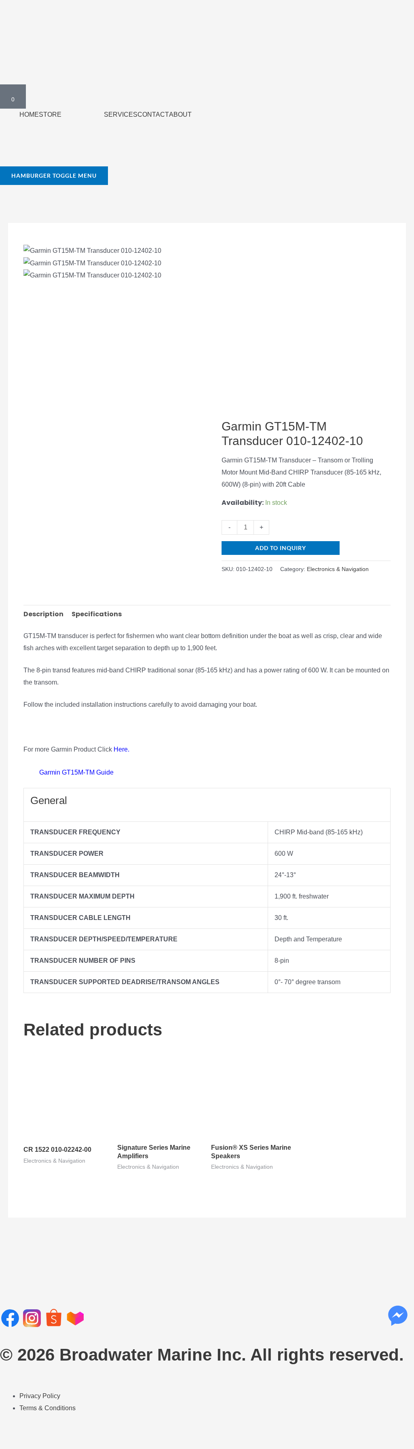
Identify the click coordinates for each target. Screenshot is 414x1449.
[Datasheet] (31, 772)
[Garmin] (252, 410)
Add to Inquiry (280, 547)
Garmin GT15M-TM (67, 772)
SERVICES (120, 114)
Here (121, 749)
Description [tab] (43, 614)
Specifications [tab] (97, 614)
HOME (29, 114)
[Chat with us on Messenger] (398, 1316)
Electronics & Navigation (338, 569)
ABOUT (180, 114)
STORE (50, 114)
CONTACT (153, 114)
